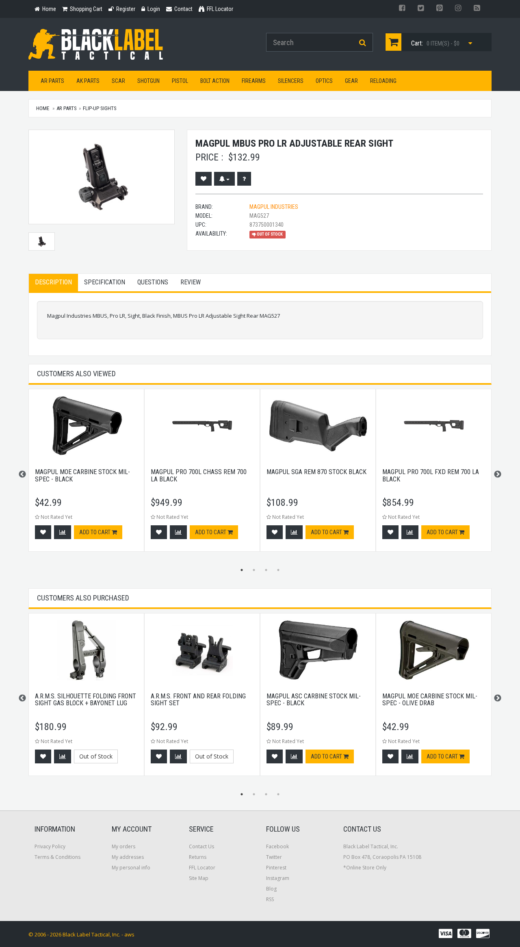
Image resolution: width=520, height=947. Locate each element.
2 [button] (254, 570)
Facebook (277, 846)
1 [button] (242, 570)
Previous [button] (22, 474)
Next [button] (498, 474)
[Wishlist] (203, 179)
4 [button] (278, 570)
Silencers (290, 81)
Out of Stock (96, 756)
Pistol (180, 81)
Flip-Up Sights (100, 108)
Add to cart (95, 532)
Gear (351, 81)
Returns (197, 857)
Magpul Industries (273, 207)
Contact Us (201, 846)
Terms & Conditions (57, 857)
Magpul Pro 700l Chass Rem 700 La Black (199, 475)
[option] (86, 474)
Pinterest (276, 867)
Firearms (254, 81)
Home (42, 108)
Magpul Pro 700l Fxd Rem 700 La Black (430, 475)
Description (53, 282)
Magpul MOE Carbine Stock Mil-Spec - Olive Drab (429, 699)
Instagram (277, 878)
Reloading (383, 81)
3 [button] (266, 570)
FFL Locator (202, 867)
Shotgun (148, 81)
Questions (152, 282)
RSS (270, 899)
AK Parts (88, 81)
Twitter (274, 857)
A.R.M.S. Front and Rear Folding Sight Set (198, 699)
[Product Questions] (244, 179)
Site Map (198, 878)
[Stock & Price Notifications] (224, 179)
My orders (123, 846)
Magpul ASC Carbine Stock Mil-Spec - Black (313, 699)
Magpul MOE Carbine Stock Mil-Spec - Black (82, 475)
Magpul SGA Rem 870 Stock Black (316, 472)
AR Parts (52, 81)
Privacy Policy (50, 846)
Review (190, 282)
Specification (104, 282)
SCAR (118, 81)
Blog (271, 888)
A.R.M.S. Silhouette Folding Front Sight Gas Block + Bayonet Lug (85, 699)
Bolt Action (215, 81)
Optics (324, 81)
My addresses (128, 857)
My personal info (131, 867)
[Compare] (62, 532)
